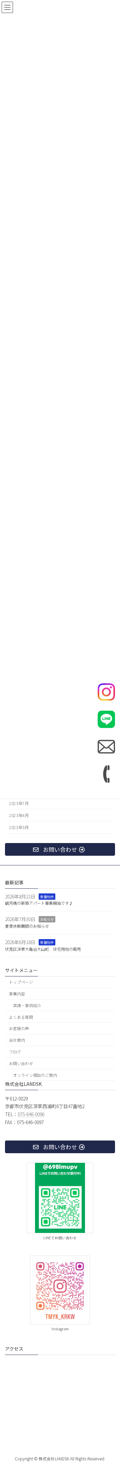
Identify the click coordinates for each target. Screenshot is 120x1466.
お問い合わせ (21, 1063)
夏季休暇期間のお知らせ (27, 926)
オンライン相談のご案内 (35, 1075)
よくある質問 (21, 1017)
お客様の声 (19, 1028)
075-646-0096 (31, 1114)
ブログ (15, 1051)
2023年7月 (19, 803)
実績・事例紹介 (27, 1005)
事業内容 (17, 993)
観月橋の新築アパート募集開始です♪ (39, 903)
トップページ (21, 982)
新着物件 (47, 896)
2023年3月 (19, 827)
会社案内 (17, 1040)
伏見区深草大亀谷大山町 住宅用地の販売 (43, 949)
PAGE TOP (110, 1415)
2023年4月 (19, 815)
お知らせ (47, 919)
